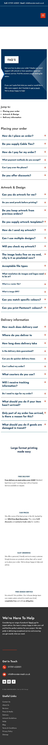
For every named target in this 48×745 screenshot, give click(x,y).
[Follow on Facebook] (13, 682)
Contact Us (6, 702)
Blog (4, 725)
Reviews (5, 708)
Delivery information (12, 117)
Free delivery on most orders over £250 (20, 480)
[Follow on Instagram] (9, 682)
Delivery (5, 715)
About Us (5, 705)
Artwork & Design (11, 114)
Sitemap (5, 734)
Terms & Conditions (9, 728)
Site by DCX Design (22, 689)
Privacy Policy (7, 731)
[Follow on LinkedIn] (4, 682)
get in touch (35, 88)
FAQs (4, 721)
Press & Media (7, 711)
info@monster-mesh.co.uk (35, 3)
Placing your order (11, 111)
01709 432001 (13, 3)
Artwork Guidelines (9, 718)
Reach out (32, 622)
